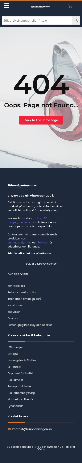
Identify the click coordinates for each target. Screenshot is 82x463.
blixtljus (43, 242)
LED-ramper (15, 347)
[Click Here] (7, 6)
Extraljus (13, 354)
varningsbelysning (19, 242)
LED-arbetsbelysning (21, 393)
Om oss (13, 318)
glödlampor (26, 222)
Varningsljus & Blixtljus (22, 360)
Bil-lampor (14, 367)
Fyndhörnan (15, 406)
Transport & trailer (20, 386)
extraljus (36, 218)
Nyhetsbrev (15, 305)
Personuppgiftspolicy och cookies (30, 325)
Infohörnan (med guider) (24, 299)
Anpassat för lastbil (20, 373)
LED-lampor (15, 380)
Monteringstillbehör (20, 399)
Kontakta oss (16, 286)
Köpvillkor (14, 312)
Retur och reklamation (22, 292)
